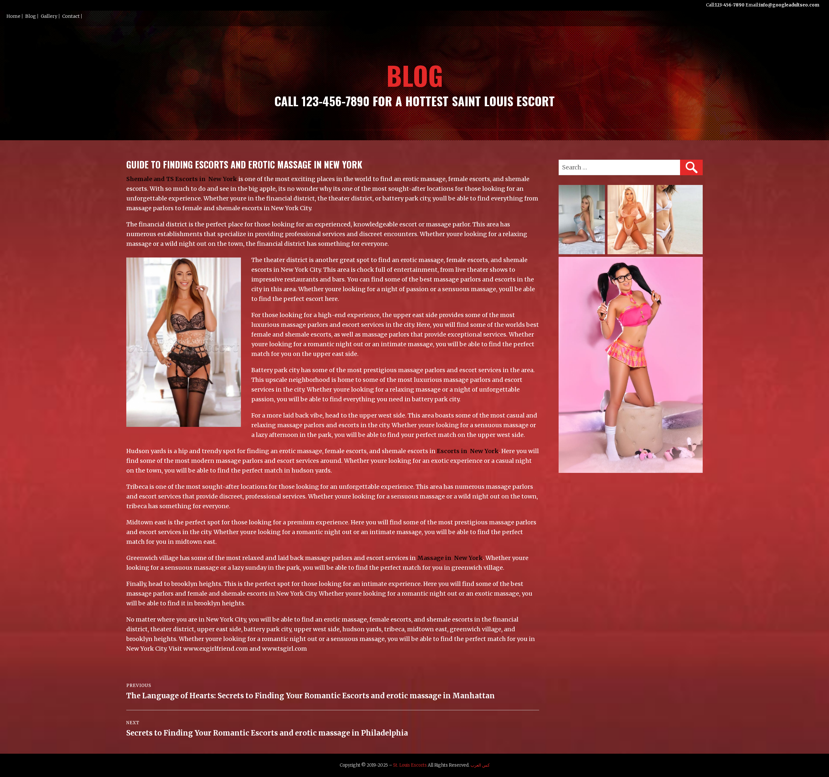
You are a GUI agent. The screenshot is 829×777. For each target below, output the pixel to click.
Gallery (49, 16)
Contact (71, 16)
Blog (30, 16)
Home (13, 16)
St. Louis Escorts (410, 765)
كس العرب (480, 765)
